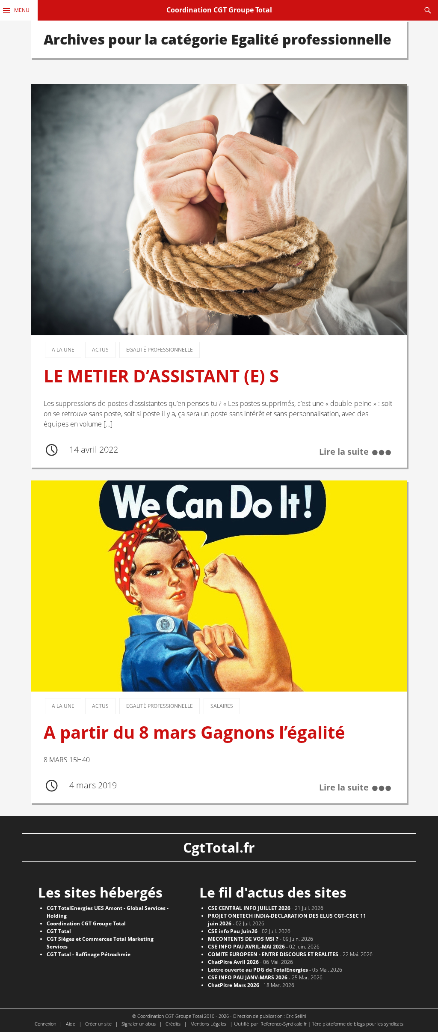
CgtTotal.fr (219, 847)
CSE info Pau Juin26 (232, 931)
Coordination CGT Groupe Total (219, 10)
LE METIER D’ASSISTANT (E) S (161, 376)
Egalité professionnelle (159, 349)
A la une (63, 349)
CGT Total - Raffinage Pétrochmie (88, 954)
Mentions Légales (208, 1023)
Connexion (45, 1023)
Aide (70, 1023)
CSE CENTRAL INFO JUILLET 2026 (249, 908)
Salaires (221, 706)
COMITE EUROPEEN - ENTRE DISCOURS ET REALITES (273, 954)
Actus (100, 349)
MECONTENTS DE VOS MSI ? (243, 939)
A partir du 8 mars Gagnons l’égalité (194, 732)
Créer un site (98, 1023)
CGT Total (59, 931)
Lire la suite (344, 451)
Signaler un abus (138, 1023)
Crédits (173, 1023)
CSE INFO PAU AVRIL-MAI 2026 (246, 946)
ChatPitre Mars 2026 (233, 985)
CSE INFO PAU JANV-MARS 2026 (247, 977)
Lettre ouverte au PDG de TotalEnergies (258, 969)
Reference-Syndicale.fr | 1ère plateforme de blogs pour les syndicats (331, 1023)
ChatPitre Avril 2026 (233, 962)
